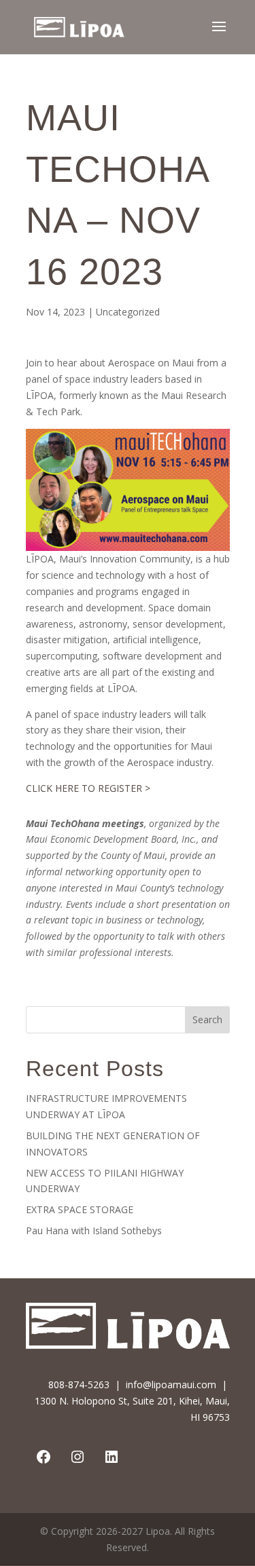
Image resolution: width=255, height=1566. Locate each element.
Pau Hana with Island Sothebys (94, 1230)
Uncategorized (128, 311)
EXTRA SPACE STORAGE (79, 1209)
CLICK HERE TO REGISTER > (88, 788)
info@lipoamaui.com (171, 1384)
